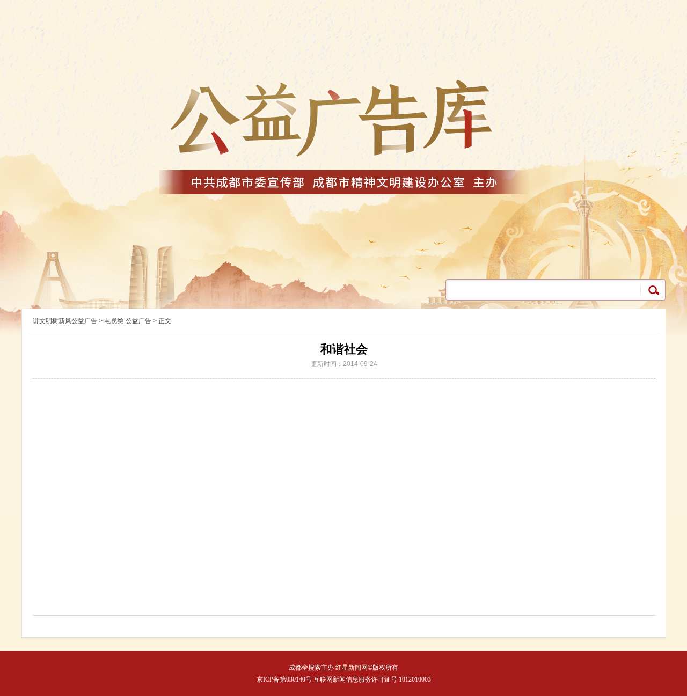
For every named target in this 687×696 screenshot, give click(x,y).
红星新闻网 (351, 667)
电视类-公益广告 (127, 321)
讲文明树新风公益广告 (65, 321)
